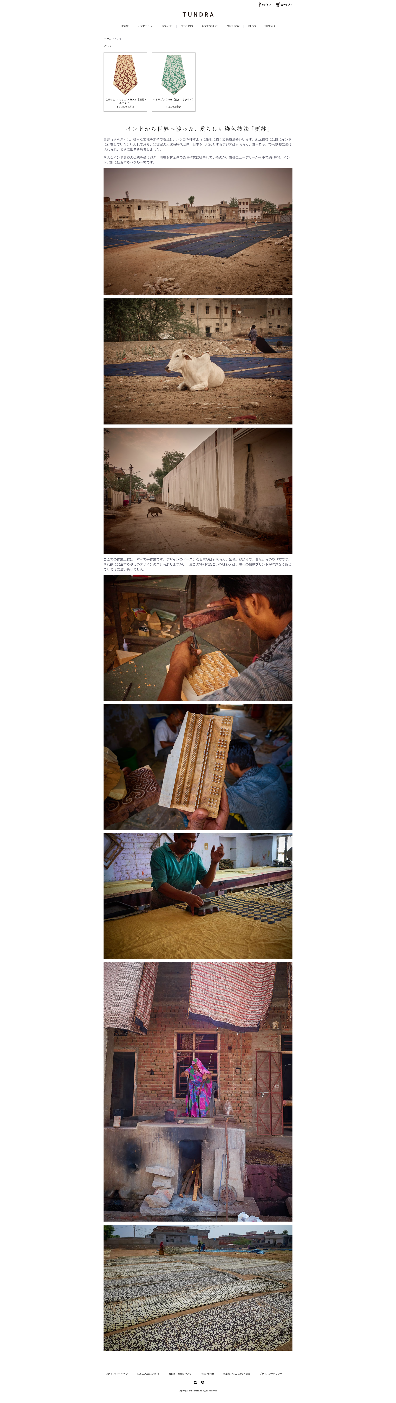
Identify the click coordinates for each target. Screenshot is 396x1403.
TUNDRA (269, 26)
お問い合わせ (207, 1374)
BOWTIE (167, 26)
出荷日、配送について (180, 1374)
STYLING (187, 26)
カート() (286, 4)
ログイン (266, 4)
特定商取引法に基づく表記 (236, 1374)
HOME (125, 26)
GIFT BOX (233, 26)
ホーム (107, 38)
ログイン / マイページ (117, 1374)
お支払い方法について (148, 1374)
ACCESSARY (210, 26)
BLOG (252, 26)
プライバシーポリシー (270, 1374)
